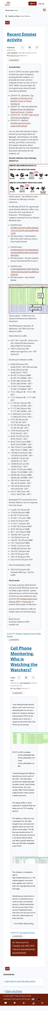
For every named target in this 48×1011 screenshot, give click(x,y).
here (33, 611)
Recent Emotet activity (21, 36)
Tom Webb (17, 688)
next (7, 22)
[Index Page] (7, 3)
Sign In (32, 3)
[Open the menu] (44, 10)
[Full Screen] (22, 47)
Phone (32, 932)
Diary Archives (14, 991)
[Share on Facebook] (30, 47)
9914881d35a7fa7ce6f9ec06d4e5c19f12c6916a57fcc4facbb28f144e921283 (25, 231)
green (16, 10)
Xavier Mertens (25, 16)
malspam (26, 633)
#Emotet (12, 137)
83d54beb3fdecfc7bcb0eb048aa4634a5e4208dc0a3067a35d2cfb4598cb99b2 (24, 253)
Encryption (24, 932)
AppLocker (27, 601)
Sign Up (41, 3)
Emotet (19, 633)
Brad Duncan (14, 55)
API (23, 999)
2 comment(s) (14, 60)
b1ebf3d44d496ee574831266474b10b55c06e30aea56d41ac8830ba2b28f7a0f (25, 272)
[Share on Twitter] (37, 47)
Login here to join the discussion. (20, 981)
